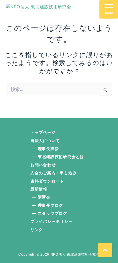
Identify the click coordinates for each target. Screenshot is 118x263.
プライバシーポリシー (51, 221)
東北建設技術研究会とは (61, 156)
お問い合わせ (43, 165)
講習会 (44, 197)
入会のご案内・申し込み (53, 173)
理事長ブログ (50, 205)
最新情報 (38, 189)
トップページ (43, 132)
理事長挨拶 (48, 148)
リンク (36, 229)
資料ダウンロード (47, 181)
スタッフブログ (52, 213)
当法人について (45, 140)
